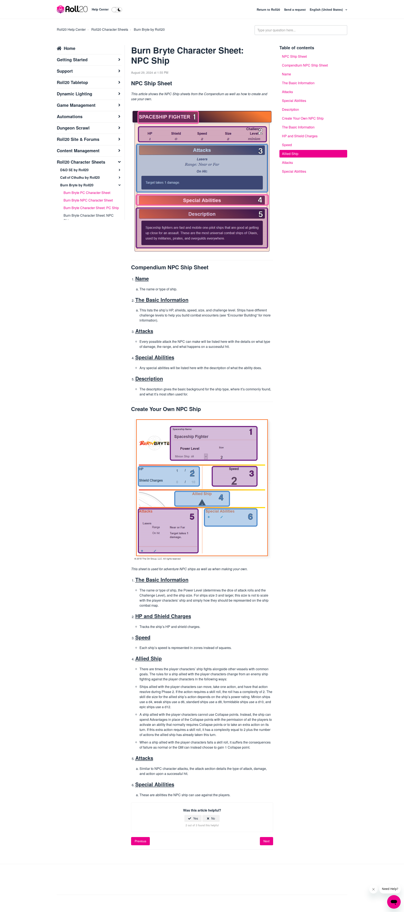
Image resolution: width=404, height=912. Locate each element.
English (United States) (327, 9)
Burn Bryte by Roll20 (149, 29)
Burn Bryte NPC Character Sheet (88, 200)
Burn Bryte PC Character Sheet (87, 192)
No (213, 818)
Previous (140, 841)
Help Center (100, 9)
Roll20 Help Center (71, 29)
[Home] (72, 9)
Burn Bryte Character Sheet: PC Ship (91, 207)
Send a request (295, 9)
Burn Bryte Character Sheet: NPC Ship (89, 218)
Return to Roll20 (269, 9)
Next (266, 841)
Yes (195, 818)
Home (69, 48)
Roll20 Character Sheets (109, 29)
